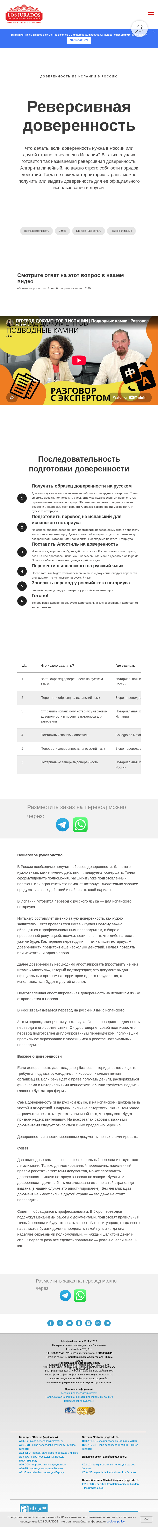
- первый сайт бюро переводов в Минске (54, 1452)
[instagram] (88, 1323)
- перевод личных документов (48, 1464)
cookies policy (116, 1521)
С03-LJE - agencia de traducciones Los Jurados (109, 1472)
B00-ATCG (88, 1441)
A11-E (22, 1472)
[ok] (79, 1323)
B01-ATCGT (89, 1445)
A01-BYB (24, 1445)
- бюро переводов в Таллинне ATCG (115, 1441)
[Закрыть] (153, 32)
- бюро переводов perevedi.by (45, 1441)
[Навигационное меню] (151, 14)
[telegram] (107, 1323)
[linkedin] (98, 1323)
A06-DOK (24, 1464)
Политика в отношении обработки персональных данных (79, 1397)
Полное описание (121, 230)
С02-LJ (86, 1464)
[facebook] (50, 1323)
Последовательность (36, 230)
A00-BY (23, 1441)
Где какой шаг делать (88, 230)
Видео (62, 230)
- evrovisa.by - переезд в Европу (45, 1472)
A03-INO (24, 1456)
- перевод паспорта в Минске (45, 1468)
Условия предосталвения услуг (79, 1393)
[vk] (69, 1323)
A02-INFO (24, 1452)
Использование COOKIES (79, 1401)
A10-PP (23, 1468)
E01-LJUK (88, 1484)
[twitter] (60, 1323)
